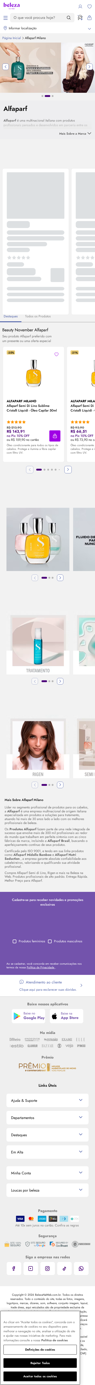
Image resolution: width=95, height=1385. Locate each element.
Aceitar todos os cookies (40, 1376)
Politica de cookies (54, 1340)
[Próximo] (68, 469)
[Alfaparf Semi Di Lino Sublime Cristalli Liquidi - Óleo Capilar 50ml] (33, 369)
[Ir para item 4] (52, 470)
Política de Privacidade (41, 967)
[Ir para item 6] (59, 469)
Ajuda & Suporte (24, 1100)
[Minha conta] (80, 6)
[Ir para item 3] (48, 470)
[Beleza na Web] (12, 6)
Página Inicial (12, 38)
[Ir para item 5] (55, 470)
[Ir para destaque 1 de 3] (42, 96)
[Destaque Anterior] (5, 66)
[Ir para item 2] (44, 470)
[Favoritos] (89, 6)
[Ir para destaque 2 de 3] (47, 96)
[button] (54, 436)
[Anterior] (35, 578)
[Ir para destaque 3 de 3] (52, 96)
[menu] (5, 17)
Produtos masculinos (68, 941)
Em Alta (17, 1152)
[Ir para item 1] (39, 470)
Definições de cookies (40, 1349)
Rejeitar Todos (40, 1363)
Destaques (19, 1135)
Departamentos (22, 1117)
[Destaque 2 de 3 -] (47, 67)
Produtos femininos (32, 941)
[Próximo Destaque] (89, 66)
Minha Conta (21, 1173)
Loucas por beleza (25, 1190)
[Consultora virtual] (80, 17)
